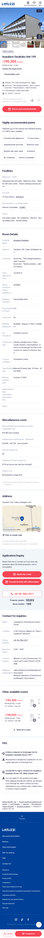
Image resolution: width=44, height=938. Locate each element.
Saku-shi (26, 804)
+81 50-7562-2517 (21, 640)
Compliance (6, 882)
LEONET (22, 207)
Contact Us (6, 864)
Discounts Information (11, 836)
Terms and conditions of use (12, 887)
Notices (5, 842)
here (35, 778)
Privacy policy (6, 878)
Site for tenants (8, 853)
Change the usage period (12, 69)
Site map (5, 908)
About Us (5, 870)
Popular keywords (8, 903)
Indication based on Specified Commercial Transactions (21, 891)
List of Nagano (15, 804)
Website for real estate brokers (12, 899)
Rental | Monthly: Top (9, 802)
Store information (9, 847)
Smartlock (20, 197)
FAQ (4, 858)
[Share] (32, 100)
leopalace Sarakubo (21, 240)
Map (33, 83)
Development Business (10, 874)
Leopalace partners (8, 895)
